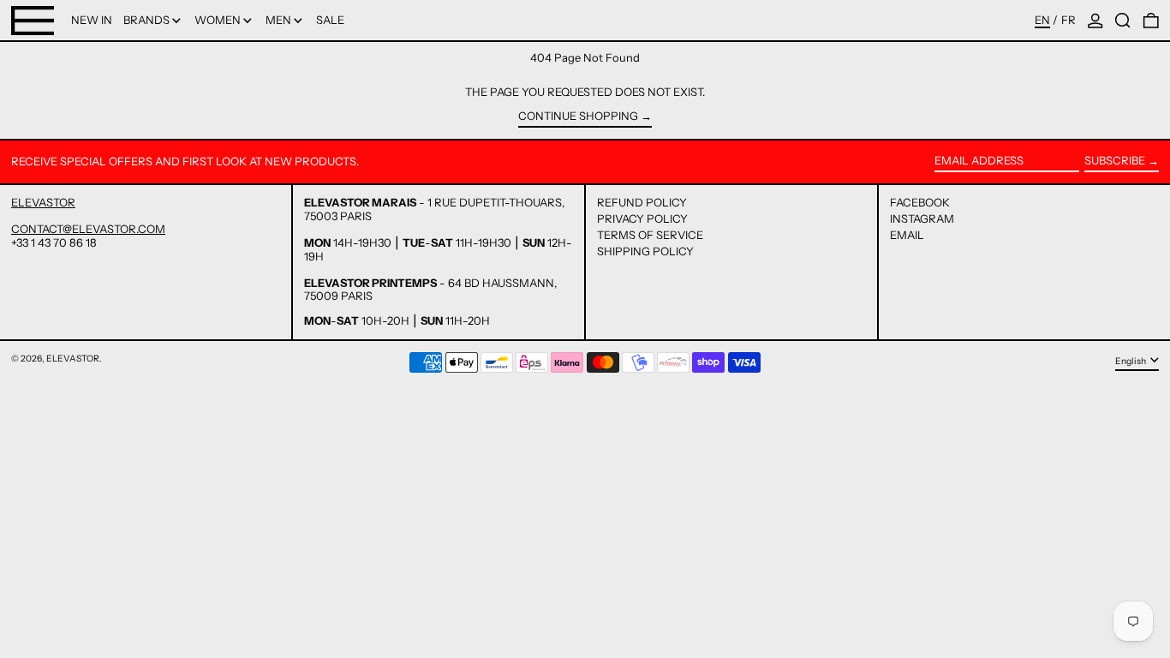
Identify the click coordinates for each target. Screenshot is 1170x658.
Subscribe (1114, 160)
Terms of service (650, 235)
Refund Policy (642, 202)
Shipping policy (645, 251)
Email (907, 235)
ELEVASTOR (43, 202)
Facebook (920, 202)
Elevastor (72, 358)
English (1131, 361)
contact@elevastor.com (88, 229)
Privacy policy (642, 218)
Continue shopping (578, 116)
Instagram (922, 218)
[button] (1122, 20)
